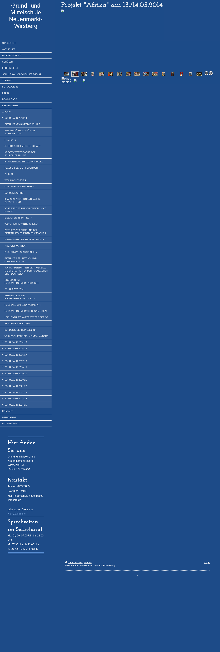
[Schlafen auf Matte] (190, 74)
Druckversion (75, 562)
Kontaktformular (17, 513)
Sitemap (88, 562)
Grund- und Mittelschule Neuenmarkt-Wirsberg (26, 15)
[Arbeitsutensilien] (155, 74)
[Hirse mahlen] (101, 74)
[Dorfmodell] (199, 74)
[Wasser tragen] (66, 74)
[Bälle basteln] (84, 74)
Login (207, 562)
